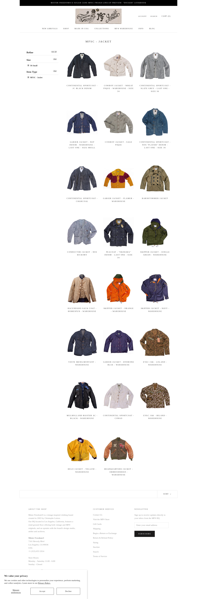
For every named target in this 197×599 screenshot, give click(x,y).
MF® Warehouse (124, 29)
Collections (101, 29)
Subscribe (144, 534)
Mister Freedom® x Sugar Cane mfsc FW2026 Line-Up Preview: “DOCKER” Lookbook (98, 3)
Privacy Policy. (44, 583)
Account (142, 16)
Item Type (32, 72)
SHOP (66, 29)
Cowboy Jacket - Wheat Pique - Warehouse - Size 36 (118, 88)
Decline (68, 591)
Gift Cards (97, 524)
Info (141, 29)
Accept (42, 591)
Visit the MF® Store (101, 519)
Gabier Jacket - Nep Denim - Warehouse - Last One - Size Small (82, 145)
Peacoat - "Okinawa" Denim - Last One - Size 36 (119, 255)
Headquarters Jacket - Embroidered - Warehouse (118, 472)
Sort (166, 494)
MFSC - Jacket (36, 78)
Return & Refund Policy (103, 538)
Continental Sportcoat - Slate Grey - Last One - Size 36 (155, 88)
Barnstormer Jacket (155, 198)
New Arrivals (50, 29)
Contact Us (97, 515)
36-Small (33, 66)
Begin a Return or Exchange (105, 533)
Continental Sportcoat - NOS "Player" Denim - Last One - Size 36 (155, 145)
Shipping (97, 529)
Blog (152, 29)
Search (153, 16)
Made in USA (82, 29)
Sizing (95, 542)
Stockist (96, 547)
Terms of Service (100, 556)
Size (29, 60)
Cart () (166, 16)
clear (54, 59)
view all (53, 52)
